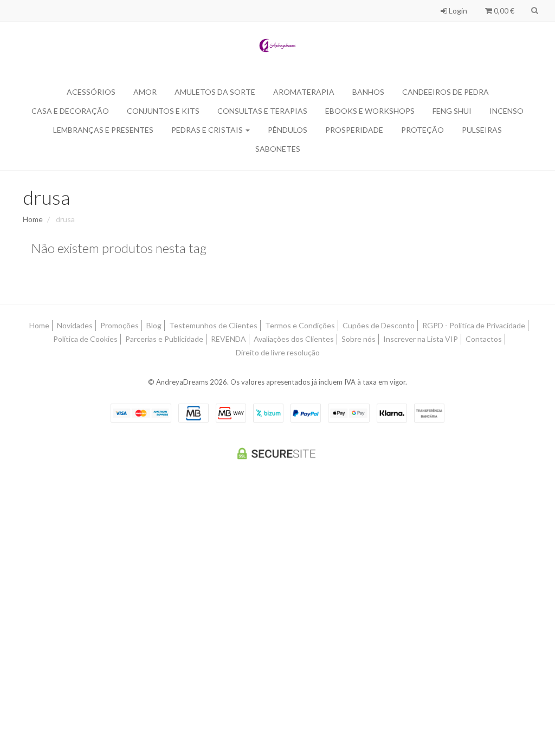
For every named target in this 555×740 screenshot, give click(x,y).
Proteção (422, 129)
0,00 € (503, 10)
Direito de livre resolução (278, 352)
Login (457, 10)
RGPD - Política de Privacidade (473, 325)
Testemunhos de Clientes (213, 325)
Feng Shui (452, 110)
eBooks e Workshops (370, 110)
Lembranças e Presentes (103, 129)
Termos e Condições (300, 325)
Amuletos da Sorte (215, 91)
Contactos (484, 338)
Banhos (368, 91)
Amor (145, 91)
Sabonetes (277, 148)
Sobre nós (358, 338)
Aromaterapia (303, 91)
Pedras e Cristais (207, 129)
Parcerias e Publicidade (164, 338)
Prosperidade (354, 129)
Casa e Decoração (70, 110)
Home (33, 219)
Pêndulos (287, 129)
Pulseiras (482, 129)
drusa (46, 197)
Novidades (75, 325)
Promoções (119, 325)
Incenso (506, 110)
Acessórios (91, 91)
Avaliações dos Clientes (294, 338)
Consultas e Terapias (262, 110)
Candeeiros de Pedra (445, 91)
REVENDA (228, 338)
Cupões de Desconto (379, 325)
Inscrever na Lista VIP (420, 338)
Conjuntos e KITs (163, 110)
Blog (154, 325)
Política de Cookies (85, 338)
